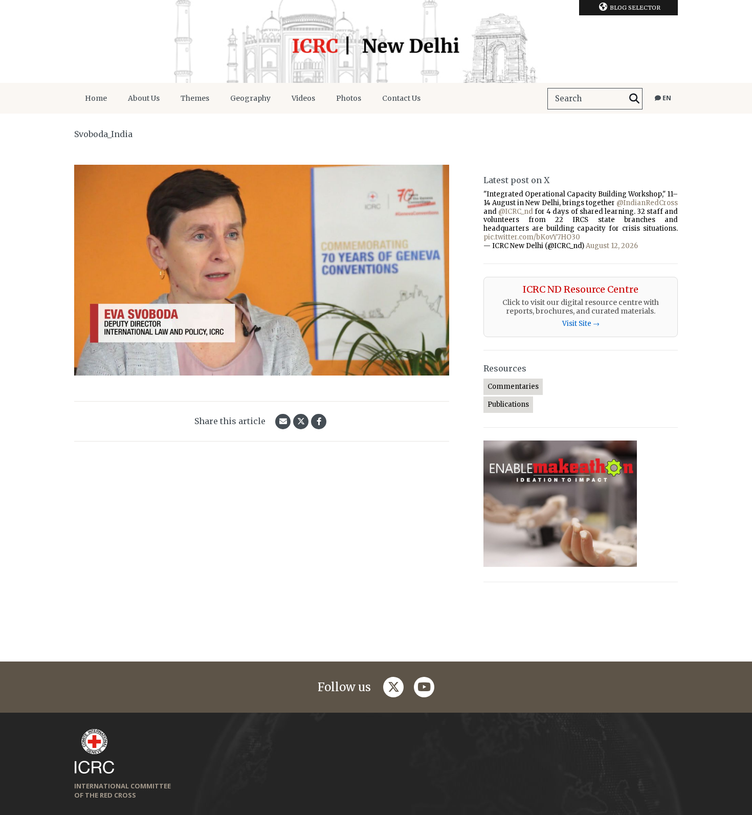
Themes (195, 98)
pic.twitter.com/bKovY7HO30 (531, 237)
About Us (144, 98)
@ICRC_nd (515, 211)
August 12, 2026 (612, 245)
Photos (348, 98)
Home (96, 98)
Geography (250, 98)
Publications (508, 404)
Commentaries (513, 386)
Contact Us (401, 98)
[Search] (634, 99)
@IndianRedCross (647, 203)
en (666, 98)
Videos (303, 98)
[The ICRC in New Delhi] (376, 41)
